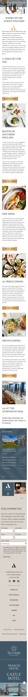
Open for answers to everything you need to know (13, 420)
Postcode (18, 534)
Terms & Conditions (19, 629)
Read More (7, 468)
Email (3, 534)
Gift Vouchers (14, 605)
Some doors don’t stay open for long (9, 450)
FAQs (14, 620)
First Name (4, 528)
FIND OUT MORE (9, 375)
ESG (14, 615)
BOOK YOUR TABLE (10, 99)
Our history (14, 600)
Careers (14, 610)
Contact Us (14, 589)
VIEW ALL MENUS (9, 181)
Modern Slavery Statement (9, 634)
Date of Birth (5, 541)
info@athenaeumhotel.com (14, 572)
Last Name (18, 528)
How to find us (14, 595)
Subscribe (6, 557)
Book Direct (23, 634)
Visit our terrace (10, 308)
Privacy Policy (7, 629)
